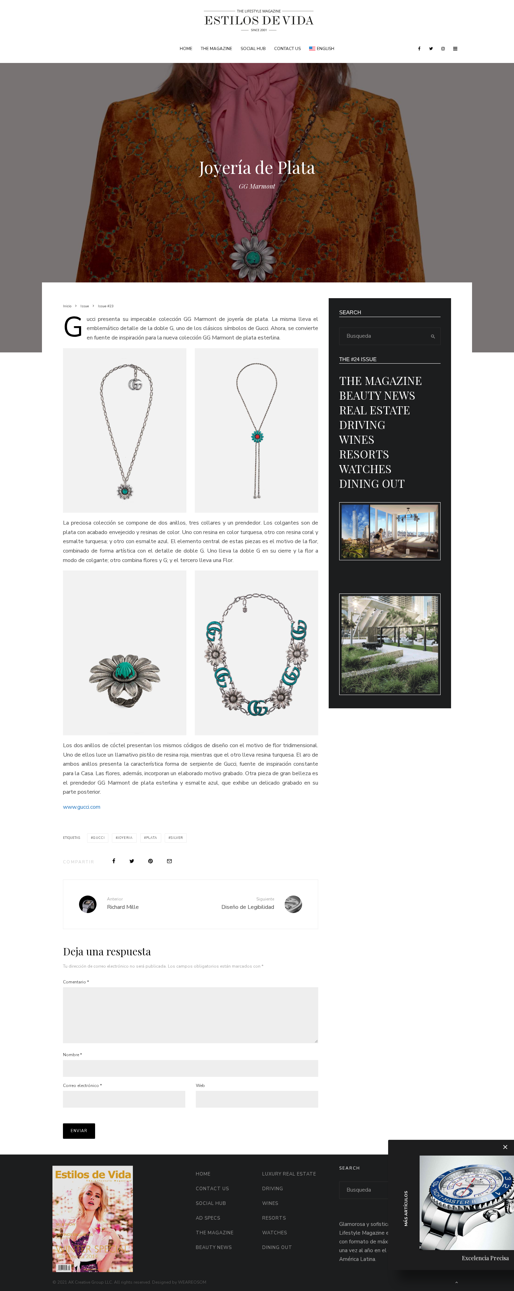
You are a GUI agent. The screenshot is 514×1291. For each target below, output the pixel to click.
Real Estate (374, 409)
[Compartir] (113, 861)
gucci (99, 838)
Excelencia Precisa (485, 1258)
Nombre (72, 1055)
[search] (433, 336)
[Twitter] (431, 49)
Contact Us (287, 48)
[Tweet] (131, 861)
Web (200, 1085)
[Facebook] (419, 49)
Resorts (364, 453)
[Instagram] (443, 49)
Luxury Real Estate (289, 1174)
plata (152, 838)
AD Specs (208, 1218)
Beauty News (377, 394)
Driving (362, 424)
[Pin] (150, 861)
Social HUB (253, 48)
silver (177, 838)
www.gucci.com (81, 807)
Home (186, 48)
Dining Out (372, 483)
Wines (356, 439)
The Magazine (216, 48)
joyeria (125, 838)
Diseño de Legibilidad (247, 903)
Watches (365, 468)
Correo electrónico (82, 1085)
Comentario (76, 982)
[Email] (169, 861)
